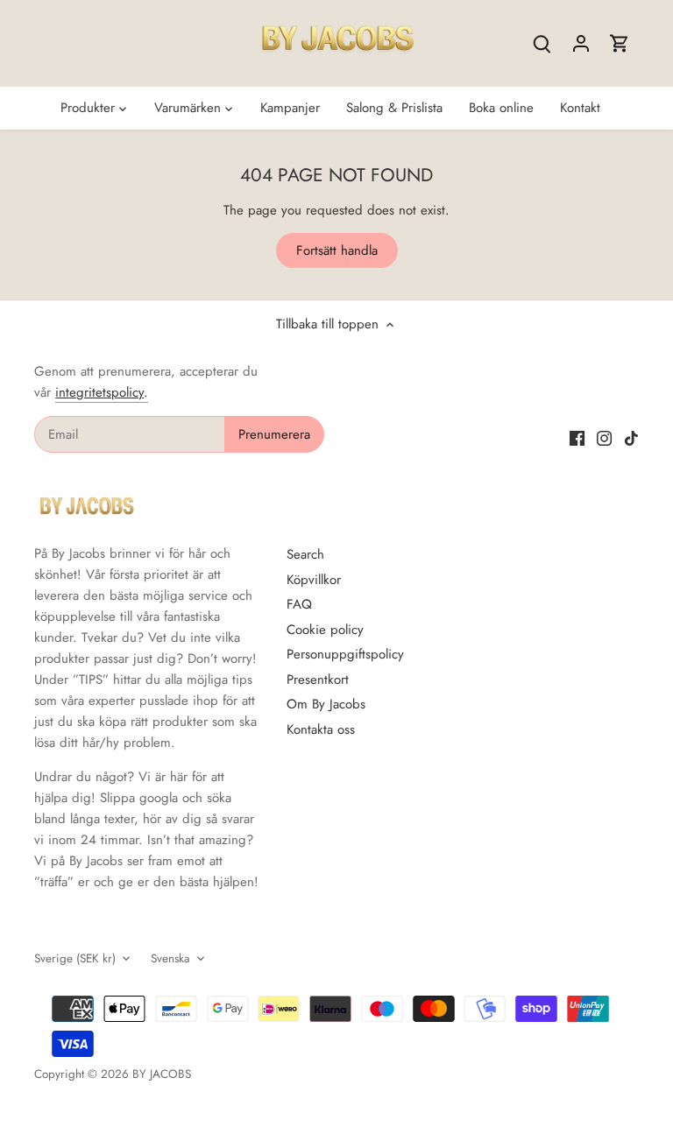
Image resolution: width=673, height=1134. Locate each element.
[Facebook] (577, 437)
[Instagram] (604, 437)
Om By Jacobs (326, 704)
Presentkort (318, 679)
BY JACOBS (161, 1074)
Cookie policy (325, 629)
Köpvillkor (314, 579)
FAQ (299, 604)
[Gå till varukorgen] (619, 43)
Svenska (170, 959)
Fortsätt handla (337, 250)
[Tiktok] (631, 437)
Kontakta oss (321, 729)
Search (305, 554)
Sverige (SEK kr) (75, 959)
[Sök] (542, 43)
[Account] (581, 43)
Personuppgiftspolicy (345, 654)
